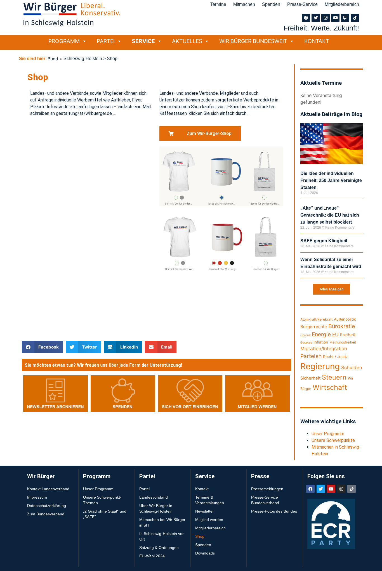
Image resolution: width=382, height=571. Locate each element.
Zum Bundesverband (45, 514)
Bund (53, 58)
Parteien (311, 356)
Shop (199, 536)
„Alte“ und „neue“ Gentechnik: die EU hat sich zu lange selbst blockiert (329, 215)
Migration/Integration (323, 348)
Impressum (37, 497)
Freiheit (347, 334)
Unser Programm (328, 433)
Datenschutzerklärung (46, 505)
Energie (321, 334)
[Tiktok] (355, 18)
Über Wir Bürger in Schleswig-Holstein (156, 508)
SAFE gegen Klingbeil (323, 240)
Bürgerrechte (313, 326)
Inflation (320, 342)
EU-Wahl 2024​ (152, 556)
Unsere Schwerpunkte (333, 440)
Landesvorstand (153, 497)
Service (143, 41)
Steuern (334, 377)
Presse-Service (302, 4)
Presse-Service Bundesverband (265, 500)
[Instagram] (325, 18)
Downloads (205, 553)
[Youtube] (335, 18)
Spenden (271, 4)
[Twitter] (316, 18)
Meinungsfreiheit (342, 342)
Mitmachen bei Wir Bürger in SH (162, 522)
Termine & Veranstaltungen (209, 500)
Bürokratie (341, 326)
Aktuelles (187, 41)
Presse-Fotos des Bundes (274, 511)
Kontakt (316, 41)
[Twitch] (345, 18)
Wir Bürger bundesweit (253, 41)
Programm (64, 41)
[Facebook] (306, 18)
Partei (106, 41)
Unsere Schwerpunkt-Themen (102, 500)
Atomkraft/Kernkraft (316, 319)
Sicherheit (310, 378)
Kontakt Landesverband (48, 489)
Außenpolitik (345, 319)
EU (335, 334)
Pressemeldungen (267, 489)
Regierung (320, 366)
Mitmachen (244, 4)
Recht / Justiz (335, 356)
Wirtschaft (330, 387)
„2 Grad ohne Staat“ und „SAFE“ (104, 514)
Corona (305, 335)
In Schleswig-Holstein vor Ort (161, 536)
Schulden (351, 367)
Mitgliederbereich (342, 4)
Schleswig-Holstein (82, 58)
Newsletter (204, 511)
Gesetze (306, 342)
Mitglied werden (209, 519)
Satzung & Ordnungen (159, 547)
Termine (218, 4)
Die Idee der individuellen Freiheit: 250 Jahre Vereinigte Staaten (331, 180)
